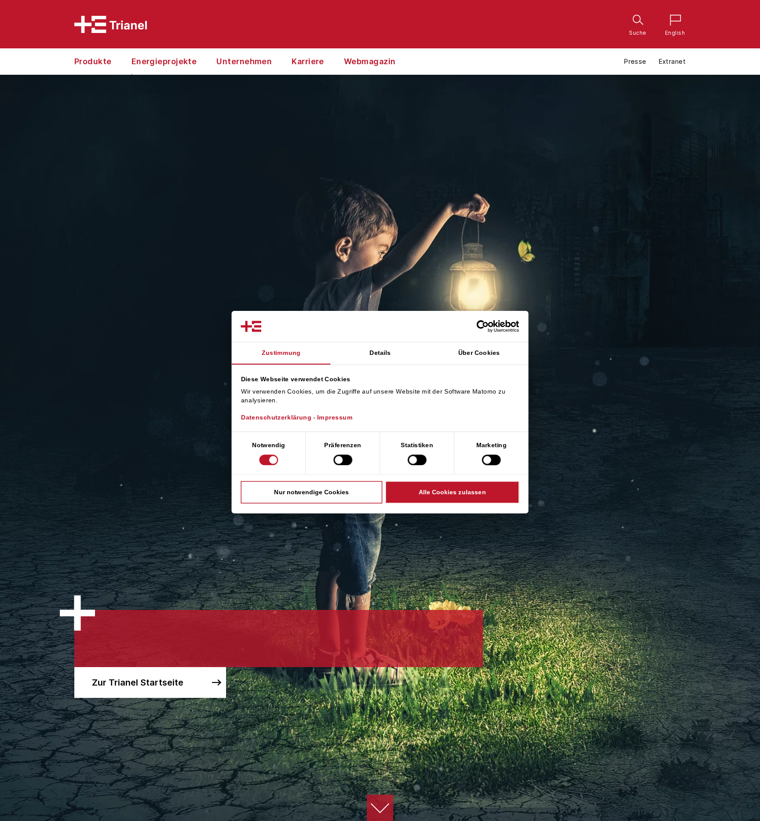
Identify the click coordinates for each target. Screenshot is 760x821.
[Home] (110, 24)
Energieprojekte (164, 61)
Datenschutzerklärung (276, 417)
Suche (636, 21)
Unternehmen (244, 61)
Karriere (308, 61)
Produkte (93, 61)
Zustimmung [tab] (281, 352)
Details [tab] (380, 352)
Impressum (335, 417)
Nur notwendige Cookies (311, 492)
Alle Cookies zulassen (452, 492)
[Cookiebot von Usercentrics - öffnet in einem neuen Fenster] (490, 326)
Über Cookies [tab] (479, 352)
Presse (635, 61)
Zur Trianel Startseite (137, 682)
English (672, 21)
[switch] (342, 459)
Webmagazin (370, 61)
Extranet (672, 61)
